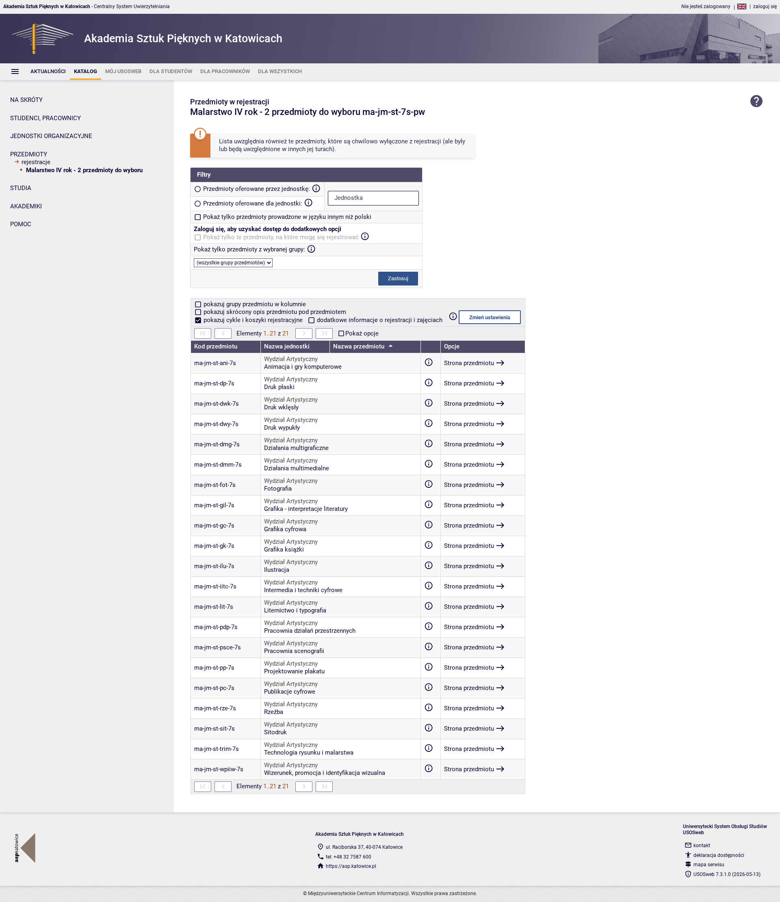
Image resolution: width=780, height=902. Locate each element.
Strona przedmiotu (469, 363)
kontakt (701, 845)
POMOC (20, 224)
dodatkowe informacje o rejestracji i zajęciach (378, 320)
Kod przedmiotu (215, 346)
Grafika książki (284, 549)
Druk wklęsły (281, 407)
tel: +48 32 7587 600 (348, 857)
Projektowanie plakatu (294, 671)
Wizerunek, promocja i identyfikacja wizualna (324, 773)
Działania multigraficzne (296, 448)
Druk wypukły (282, 427)
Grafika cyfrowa (285, 529)
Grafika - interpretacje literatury (306, 509)
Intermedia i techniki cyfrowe (303, 590)
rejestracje (36, 162)
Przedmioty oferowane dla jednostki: (253, 203)
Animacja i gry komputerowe (303, 366)
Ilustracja (276, 569)
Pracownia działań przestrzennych (309, 630)
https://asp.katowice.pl (351, 866)
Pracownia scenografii (294, 651)
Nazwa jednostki (287, 346)
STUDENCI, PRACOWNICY (45, 118)
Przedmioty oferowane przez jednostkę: (257, 189)
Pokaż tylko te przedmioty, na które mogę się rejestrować (281, 237)
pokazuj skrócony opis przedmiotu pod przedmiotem (274, 312)
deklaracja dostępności (718, 855)
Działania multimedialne (296, 468)
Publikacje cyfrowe (289, 691)
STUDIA (20, 188)
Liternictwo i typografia (295, 610)
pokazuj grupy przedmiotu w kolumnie (254, 304)
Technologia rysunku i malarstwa (308, 752)
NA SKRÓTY (26, 100)
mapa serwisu (708, 864)
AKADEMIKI (26, 206)
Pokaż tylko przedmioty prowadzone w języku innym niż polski (287, 217)
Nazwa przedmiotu (359, 346)
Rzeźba (273, 712)
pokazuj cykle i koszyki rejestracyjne (253, 320)
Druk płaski (279, 387)
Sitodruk (275, 732)
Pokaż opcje (362, 333)
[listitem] (48, 71)
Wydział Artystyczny (291, 359)
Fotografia (278, 488)
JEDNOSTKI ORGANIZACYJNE (51, 136)
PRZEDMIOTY (28, 154)
